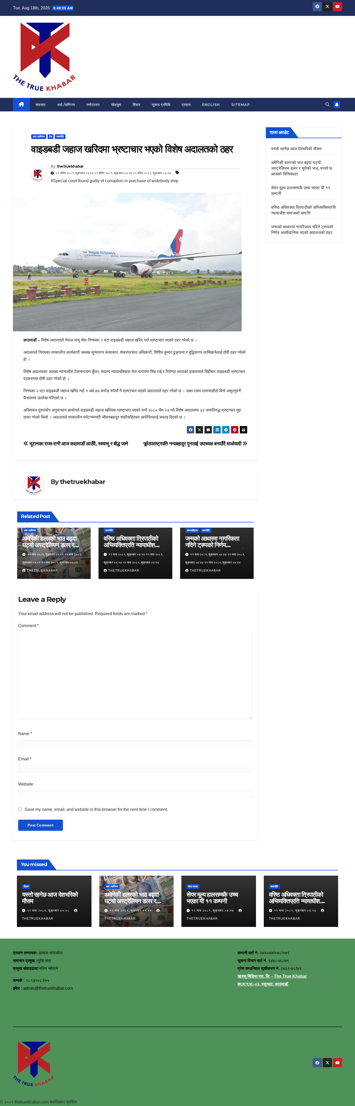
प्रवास (186, 104)
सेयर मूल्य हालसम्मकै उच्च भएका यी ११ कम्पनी (212, 898)
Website (25, 784)
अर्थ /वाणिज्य (66, 104)
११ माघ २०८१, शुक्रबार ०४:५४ (295, 910)
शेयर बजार (193, 886)
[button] (327, 104)
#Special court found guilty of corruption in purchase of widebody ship (114, 181)
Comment (28, 625)
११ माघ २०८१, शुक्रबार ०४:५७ (213, 910)
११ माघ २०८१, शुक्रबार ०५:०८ (48, 910)
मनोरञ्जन (93, 104)
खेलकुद (116, 104)
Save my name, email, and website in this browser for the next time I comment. (96, 809)
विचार (137, 104)
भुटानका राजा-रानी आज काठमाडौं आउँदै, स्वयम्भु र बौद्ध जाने (78, 443)
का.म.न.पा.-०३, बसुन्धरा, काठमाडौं (263, 984)
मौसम (26, 886)
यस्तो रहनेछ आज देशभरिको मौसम (296, 149)
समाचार (41, 104)
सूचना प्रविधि (161, 104)
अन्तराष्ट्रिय (192, 530)
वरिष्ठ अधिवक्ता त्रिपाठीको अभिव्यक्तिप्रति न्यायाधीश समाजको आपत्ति (131, 545)
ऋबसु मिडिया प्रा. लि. (254, 976)
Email (24, 759)
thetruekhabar (70, 166)
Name (25, 733)
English (211, 104)
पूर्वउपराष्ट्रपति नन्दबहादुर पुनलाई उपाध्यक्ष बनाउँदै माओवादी (193, 443)
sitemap (240, 104)
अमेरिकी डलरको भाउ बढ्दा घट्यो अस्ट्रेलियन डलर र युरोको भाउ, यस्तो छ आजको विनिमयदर (301, 168)
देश (50, 136)
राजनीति (60, 136)
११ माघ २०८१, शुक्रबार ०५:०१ (131, 910)
